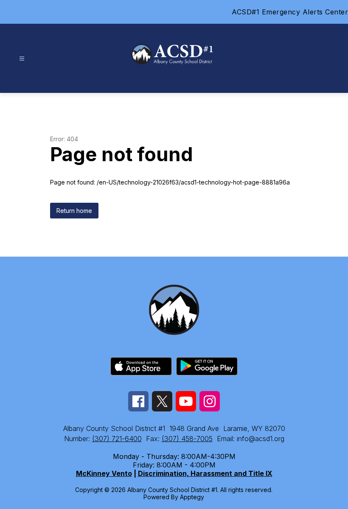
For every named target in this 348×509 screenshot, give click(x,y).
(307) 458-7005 (187, 438)
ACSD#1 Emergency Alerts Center (290, 12)
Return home (74, 210)
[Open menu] (22, 59)
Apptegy (192, 497)
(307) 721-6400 (117, 438)
